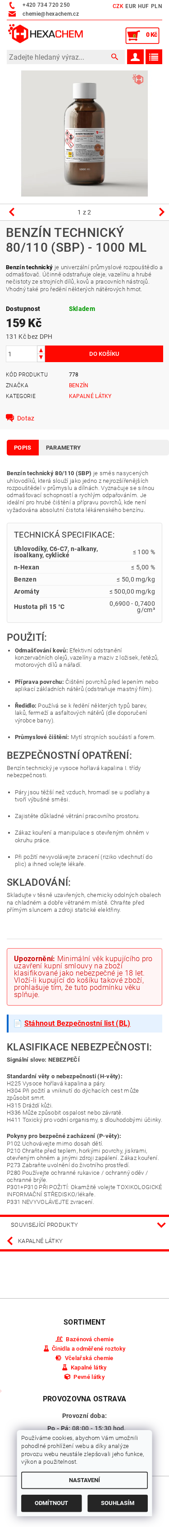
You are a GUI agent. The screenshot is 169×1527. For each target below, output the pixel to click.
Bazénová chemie (90, 1339)
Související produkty (44, 1224)
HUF (143, 6)
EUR (130, 6)
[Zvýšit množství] (41, 350)
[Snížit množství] (41, 358)
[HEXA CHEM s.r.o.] (46, 34)
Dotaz (26, 418)
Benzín (79, 385)
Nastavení (84, 1480)
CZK (118, 6)
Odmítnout (51, 1503)
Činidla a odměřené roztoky (88, 1348)
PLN (156, 6)
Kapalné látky (90, 396)
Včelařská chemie (89, 1358)
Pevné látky (89, 1377)
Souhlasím (117, 1503)
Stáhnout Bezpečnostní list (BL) (77, 1023)
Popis (23, 447)
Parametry (63, 447)
